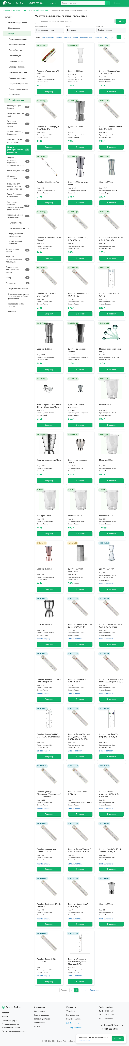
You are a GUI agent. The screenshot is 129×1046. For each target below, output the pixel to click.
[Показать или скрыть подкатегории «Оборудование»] (5, 28)
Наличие (99, 26)
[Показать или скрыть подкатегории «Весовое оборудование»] (5, 22)
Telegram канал (75, 1028)
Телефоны (70, 1011)
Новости (5, 1017)
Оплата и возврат (41, 1015)
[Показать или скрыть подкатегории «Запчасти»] (5, 311)
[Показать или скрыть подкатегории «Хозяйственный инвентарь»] (6, 242)
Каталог (5, 1013)
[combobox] (49, 30)
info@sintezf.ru (72, 1023)
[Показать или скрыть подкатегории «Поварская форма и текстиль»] (5, 305)
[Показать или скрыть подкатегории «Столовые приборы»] (6, 66)
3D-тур (37, 1027)
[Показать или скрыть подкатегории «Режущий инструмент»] (6, 78)
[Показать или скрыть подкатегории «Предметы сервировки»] (6, 89)
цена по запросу (106, 583)
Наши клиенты (40, 1023)
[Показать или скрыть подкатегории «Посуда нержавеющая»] (6, 39)
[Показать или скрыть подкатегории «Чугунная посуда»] (6, 222)
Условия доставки (42, 1019)
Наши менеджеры (73, 1019)
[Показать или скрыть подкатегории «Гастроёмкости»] (6, 50)
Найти (121, 21)
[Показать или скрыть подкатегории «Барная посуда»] (6, 55)
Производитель (41, 26)
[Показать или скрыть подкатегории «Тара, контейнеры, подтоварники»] (6, 235)
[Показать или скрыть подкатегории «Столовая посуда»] (6, 61)
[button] (119, 37)
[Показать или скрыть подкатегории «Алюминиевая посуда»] (6, 72)
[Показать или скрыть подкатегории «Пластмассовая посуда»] (6, 228)
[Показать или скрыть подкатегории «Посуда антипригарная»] (6, 83)
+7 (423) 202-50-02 (109, 1029)
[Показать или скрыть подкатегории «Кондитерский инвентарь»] (5, 288)
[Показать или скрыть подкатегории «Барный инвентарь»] (6, 100)
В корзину (49, 92)
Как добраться (72, 1015)
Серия (68, 26)
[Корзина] (124, 3)
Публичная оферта (9, 1020)
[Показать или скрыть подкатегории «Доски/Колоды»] (6, 94)
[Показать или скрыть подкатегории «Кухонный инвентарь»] (6, 44)
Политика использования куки (14, 1031)
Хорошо (117, 1039)
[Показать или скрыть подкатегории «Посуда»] (5, 33)
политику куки (84, 1040)
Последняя (94, 990)
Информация (39, 1011)
